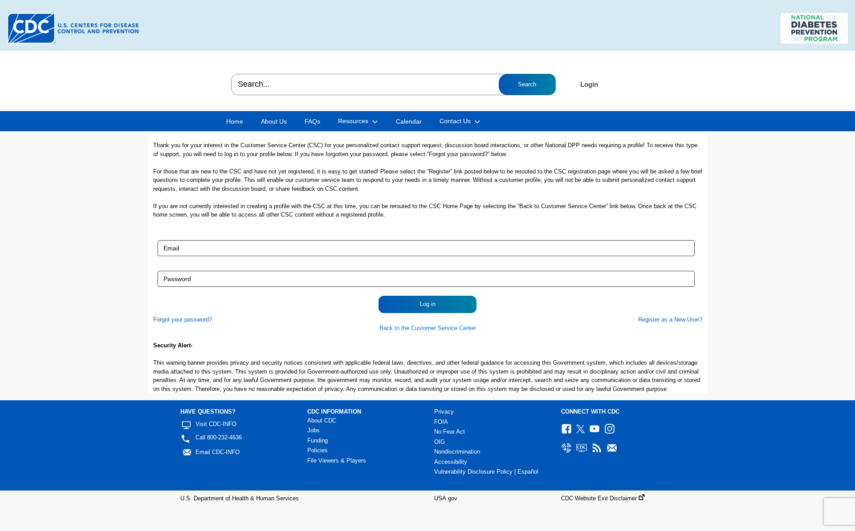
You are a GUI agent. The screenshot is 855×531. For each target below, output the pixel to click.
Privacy (444, 411)
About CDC (321, 420)
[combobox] (393, 84)
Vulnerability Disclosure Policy (473, 471)
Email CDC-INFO (217, 452)
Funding (317, 440)
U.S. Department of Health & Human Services (239, 498)
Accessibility (450, 462)
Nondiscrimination (457, 451)
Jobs (313, 430)
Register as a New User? (670, 319)
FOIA (441, 421)
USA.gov (445, 498)
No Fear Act (449, 431)
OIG (439, 441)
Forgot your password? (182, 319)
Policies (317, 450)
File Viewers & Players (336, 460)
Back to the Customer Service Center (427, 328)
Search (527, 84)
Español (527, 471)
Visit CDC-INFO (215, 424)
